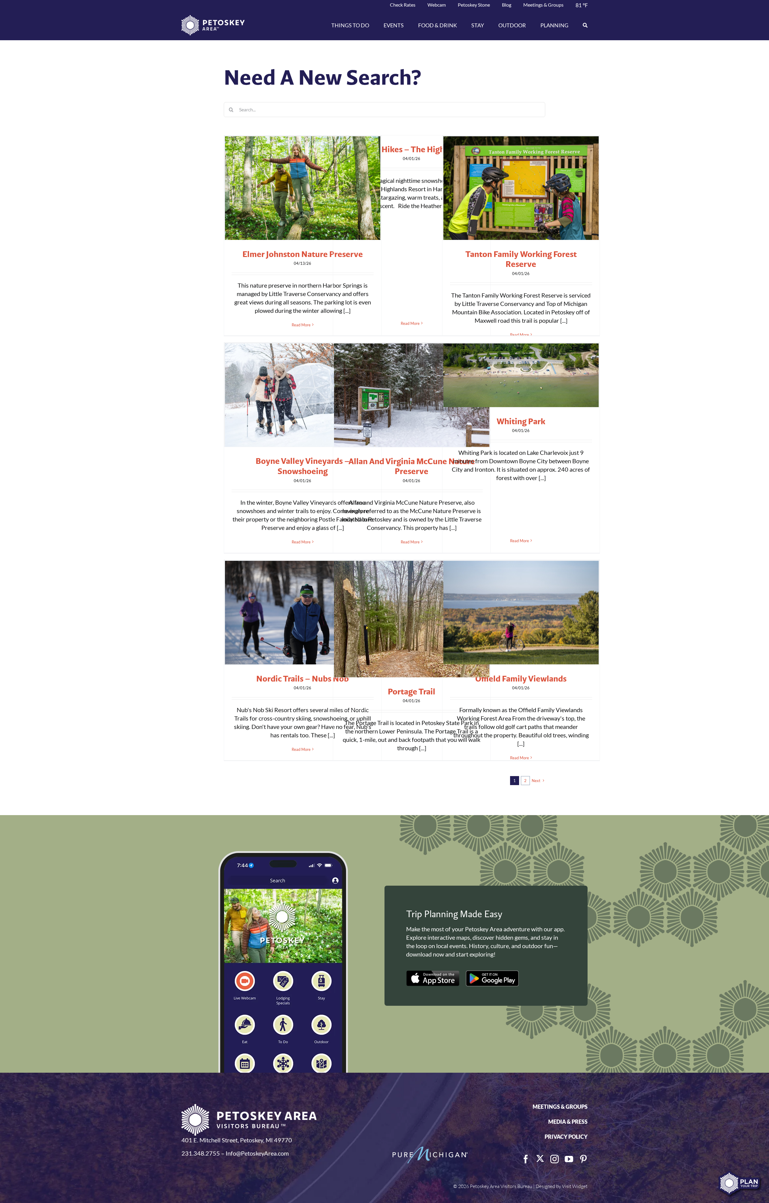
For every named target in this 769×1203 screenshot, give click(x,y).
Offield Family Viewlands (521, 678)
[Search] (582, 25)
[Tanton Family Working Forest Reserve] (521, 188)
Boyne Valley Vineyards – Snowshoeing (303, 466)
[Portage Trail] (411, 619)
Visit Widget (575, 1186)
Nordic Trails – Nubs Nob (302, 678)
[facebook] (525, 1159)
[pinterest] (583, 1159)
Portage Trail (411, 691)
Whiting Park (521, 421)
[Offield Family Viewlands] (521, 612)
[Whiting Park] (521, 375)
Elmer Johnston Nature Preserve (302, 254)
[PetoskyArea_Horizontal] (213, 18)
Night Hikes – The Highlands (411, 149)
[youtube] (569, 1159)
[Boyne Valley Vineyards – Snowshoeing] (302, 395)
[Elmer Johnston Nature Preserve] (302, 188)
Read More (301, 324)
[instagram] (554, 1159)
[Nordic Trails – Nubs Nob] (302, 612)
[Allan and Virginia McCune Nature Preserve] (411, 395)
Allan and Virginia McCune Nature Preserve (411, 466)
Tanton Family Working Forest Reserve (521, 259)
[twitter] (540, 1158)
